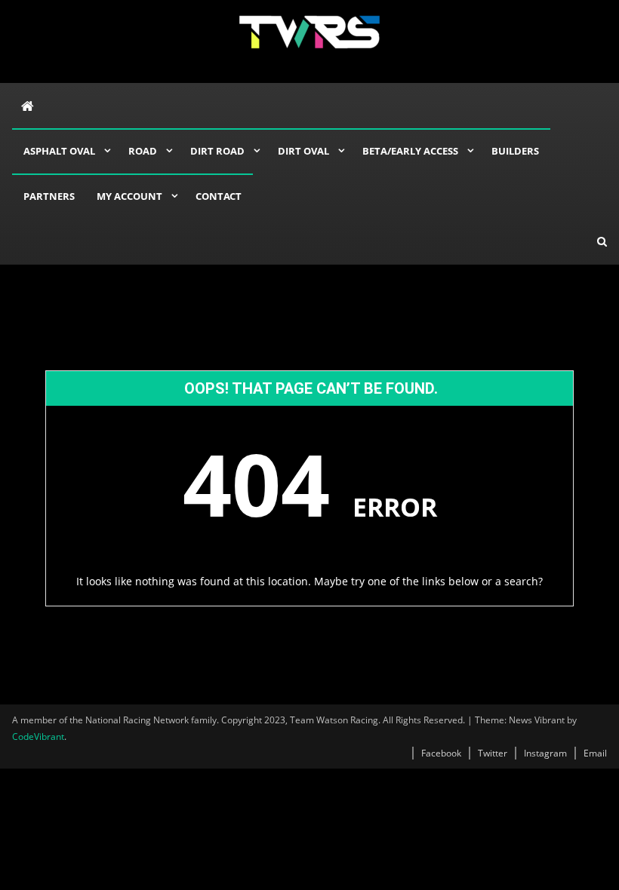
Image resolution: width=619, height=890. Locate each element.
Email (595, 753)
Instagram (545, 753)
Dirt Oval (303, 151)
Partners (49, 196)
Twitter (492, 753)
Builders (515, 151)
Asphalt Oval (59, 151)
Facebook (441, 753)
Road (142, 151)
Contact (219, 196)
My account (129, 196)
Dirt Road (217, 151)
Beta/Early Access (410, 151)
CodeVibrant (38, 736)
